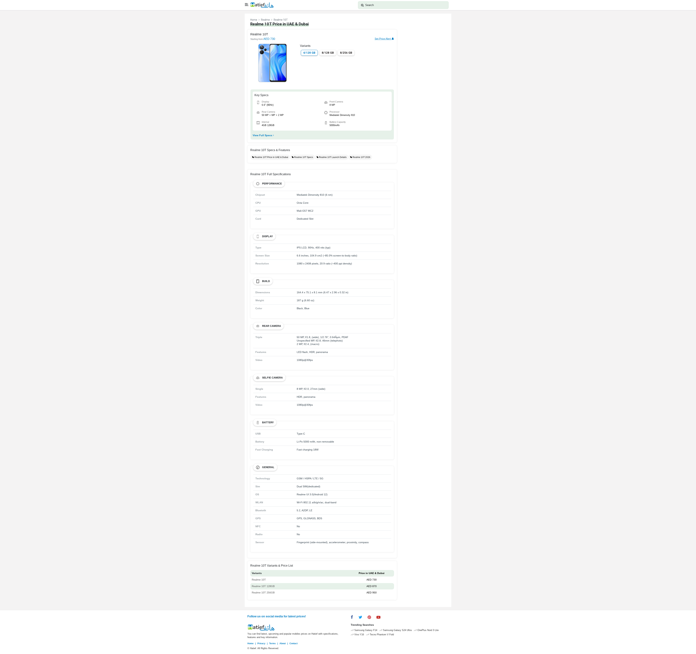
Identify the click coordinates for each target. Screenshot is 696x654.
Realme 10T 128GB (263, 586)
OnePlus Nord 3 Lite (428, 630)
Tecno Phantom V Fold (381, 634)
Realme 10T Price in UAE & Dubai (271, 157)
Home (253, 19)
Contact (293, 643)
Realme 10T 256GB (263, 592)
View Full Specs (263, 135)
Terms (272, 643)
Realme (265, 19)
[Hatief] (262, 5)
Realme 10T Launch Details (332, 157)
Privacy (261, 643)
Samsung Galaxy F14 (365, 630)
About (282, 643)
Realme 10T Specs (303, 157)
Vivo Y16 (359, 634)
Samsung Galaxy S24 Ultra (397, 630)
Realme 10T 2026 (361, 157)
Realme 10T (259, 579)
